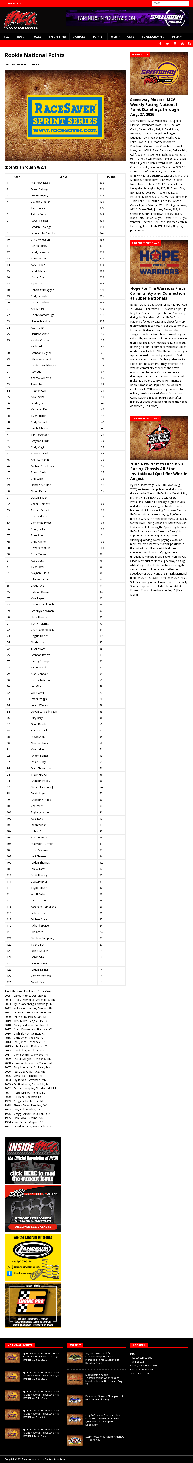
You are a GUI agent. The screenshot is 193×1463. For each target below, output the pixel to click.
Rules (114, 36)
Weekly (75, 1345)
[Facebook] (160, 43)
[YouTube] (182, 43)
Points (97, 36)
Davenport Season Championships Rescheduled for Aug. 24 (105, 1397)
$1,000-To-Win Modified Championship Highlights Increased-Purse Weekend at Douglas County (102, 1358)
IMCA (6, 36)
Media (175, 36)
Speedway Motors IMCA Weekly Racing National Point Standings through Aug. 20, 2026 (41, 1375)
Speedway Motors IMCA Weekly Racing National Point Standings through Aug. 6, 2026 (41, 1414)
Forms (130, 36)
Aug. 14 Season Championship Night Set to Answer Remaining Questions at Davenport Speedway (102, 1419)
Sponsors (78, 36)
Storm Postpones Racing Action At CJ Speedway (104, 1438)
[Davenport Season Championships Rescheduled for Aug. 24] (75, 1400)
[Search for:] (170, 3)
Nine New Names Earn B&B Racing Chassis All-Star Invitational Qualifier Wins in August (159, 471)
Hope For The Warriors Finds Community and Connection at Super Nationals (158, 293)
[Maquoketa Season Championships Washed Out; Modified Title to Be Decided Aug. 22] (75, 1379)
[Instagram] (175, 43)
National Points (20, 1345)
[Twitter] (167, 43)
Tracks (36, 36)
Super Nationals (153, 36)
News (20, 36)
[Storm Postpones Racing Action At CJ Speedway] (75, 1440)
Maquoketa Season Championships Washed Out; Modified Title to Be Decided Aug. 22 (104, 1379)
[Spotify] (189, 43)
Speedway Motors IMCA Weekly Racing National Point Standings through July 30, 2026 (41, 1433)
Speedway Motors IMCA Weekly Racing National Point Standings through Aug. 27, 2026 (154, 107)
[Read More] (138, 230)
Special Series (58, 36)
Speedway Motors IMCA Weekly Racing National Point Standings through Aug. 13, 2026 (41, 1394)
